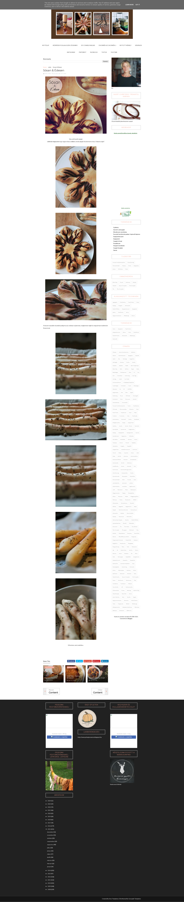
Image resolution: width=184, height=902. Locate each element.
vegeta (134, 597)
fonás (137, 302)
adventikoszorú (121, 355)
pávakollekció (122, 533)
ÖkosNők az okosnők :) (107, 45)
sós (131, 553)
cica (138, 372)
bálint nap (115, 282)
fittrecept (115, 409)
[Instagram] (44, 899)
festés (129, 405)
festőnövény (123, 302)
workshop (137, 607)
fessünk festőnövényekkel (119, 262)
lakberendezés (116, 486)
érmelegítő (135, 395)
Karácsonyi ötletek (117, 459)
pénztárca (129, 533)
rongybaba (130, 543)
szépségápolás (116, 566)
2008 (49, 889)
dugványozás (115, 392)
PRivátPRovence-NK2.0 (124, 536)
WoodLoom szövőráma (120, 232)
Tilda (135, 580)
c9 (134, 372)
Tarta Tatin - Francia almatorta (73, 677)
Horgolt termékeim (119, 245)
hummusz (135, 449)
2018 (49, 819)
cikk (114, 375)
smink (129, 265)
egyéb (131, 392)
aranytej (122, 362)
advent (114, 355)
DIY (124, 389)
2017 (49, 823)
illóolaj (119, 452)
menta (121, 499)
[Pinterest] (48, 899)
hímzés (121, 442)
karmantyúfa (115, 462)
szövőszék (122, 573)
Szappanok (116, 239)
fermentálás (125, 402)
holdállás (134, 442)
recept (80, 139)
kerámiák (129, 466)
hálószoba (131, 436)
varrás (127, 312)
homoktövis (115, 446)
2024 (49, 801)
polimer (114, 536)
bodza (137, 369)
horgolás (120, 305)
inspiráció (126, 452)
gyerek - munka (128, 426)
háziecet (130, 439)
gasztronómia (116, 419)
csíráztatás (123, 385)
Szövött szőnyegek (119, 230)
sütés (49, 67)
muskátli (132, 503)
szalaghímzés (136, 556)
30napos (114, 352)
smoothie (126, 553)
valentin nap (136, 590)
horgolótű (129, 446)
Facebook (94, 52)
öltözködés (131, 523)
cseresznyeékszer (117, 382)
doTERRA (130, 389)
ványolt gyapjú (116, 593)
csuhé (129, 385)
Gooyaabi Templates (135, 899)
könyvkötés (132, 476)
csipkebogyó (115, 385)
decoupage (136, 385)
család (120, 379)
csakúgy (114, 379)
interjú (132, 452)
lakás (135, 479)
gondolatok (136, 419)
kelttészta (129, 462)
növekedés (129, 516)
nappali (114, 509)
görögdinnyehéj (116, 422)
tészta (114, 580)
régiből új (115, 543)
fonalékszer (136, 332)
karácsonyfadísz (134, 456)
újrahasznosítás (129, 587)
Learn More (129, 4)
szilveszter (132, 566)
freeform (115, 415)
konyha (131, 473)
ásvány (127, 362)
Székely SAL (115, 563)
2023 (49, 804)
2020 (49, 813)
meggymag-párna (134, 496)
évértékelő (115, 399)
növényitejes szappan (117, 519)
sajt (113, 550)
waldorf (127, 603)
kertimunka (115, 469)
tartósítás (129, 573)
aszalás (133, 362)
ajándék (137, 355)
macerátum (120, 489)
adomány (133, 352)
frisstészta (121, 415)
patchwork (131, 530)
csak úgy (134, 375)
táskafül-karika (116, 335)
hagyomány (124, 436)
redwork (136, 540)
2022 (49, 807)
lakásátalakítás (116, 483)
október (49, 838)
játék (137, 452)
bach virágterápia (135, 365)
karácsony (128, 282)
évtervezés (127, 399)
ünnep (122, 590)
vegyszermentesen (117, 315)
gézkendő (115, 339)
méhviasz (115, 499)
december (50, 832)
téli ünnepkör (132, 285)
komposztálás (125, 473)
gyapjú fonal (131, 422)
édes (126, 392)
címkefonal (119, 375)
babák (126, 365)
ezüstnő (134, 399)
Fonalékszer (116, 243)
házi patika (115, 439)
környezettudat (116, 265)
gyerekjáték (115, 429)
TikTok (104, 52)
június (49, 851)
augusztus (50, 844)
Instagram (71, 52)
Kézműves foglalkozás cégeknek (65, 45)
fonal (137, 409)
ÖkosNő (125, 523)
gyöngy (114, 305)
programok (133, 536)
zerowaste (121, 610)
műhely (114, 506)
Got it (138, 4)
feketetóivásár (116, 402)
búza (130, 372)
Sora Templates (113, 899)
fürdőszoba (134, 415)
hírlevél (127, 442)
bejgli (132, 369)
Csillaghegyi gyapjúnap (128, 382)
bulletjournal (123, 372)
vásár (123, 597)
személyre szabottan (125, 563)
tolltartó (130, 583)
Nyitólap (45, 45)
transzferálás (115, 587)
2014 (49, 870)
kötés (123, 479)
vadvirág (129, 590)
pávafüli (114, 533)
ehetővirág (115, 395)
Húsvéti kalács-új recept (97, 678)
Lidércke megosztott (53, 141)
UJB (122, 587)
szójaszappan (121, 570)
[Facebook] (51, 899)
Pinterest (82, 52)
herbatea (115, 442)
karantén (126, 459)
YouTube (114, 52)
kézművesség (131, 262)
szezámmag (124, 566)
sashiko (130, 550)
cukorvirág (127, 375)
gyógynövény (131, 429)
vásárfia (128, 597)
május (49, 854)
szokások (129, 570)
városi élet (124, 593)
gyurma (137, 432)
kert (135, 466)
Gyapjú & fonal (117, 241)
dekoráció (115, 389)
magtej (124, 493)
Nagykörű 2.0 (128, 506)
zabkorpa (115, 610)
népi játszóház (130, 513)
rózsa (123, 546)
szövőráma (115, 573)
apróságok (115, 362)
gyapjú (123, 422)
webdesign (126, 315)
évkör (126, 269)
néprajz (124, 265)
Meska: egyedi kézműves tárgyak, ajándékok (125, 133)
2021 (49, 810)
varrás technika (116, 597)
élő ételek (120, 269)
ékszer (133, 315)
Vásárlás (138, 45)
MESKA (134, 499)
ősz (113, 289)
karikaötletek (133, 459)
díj (120, 389)
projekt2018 (128, 540)
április (49, 857)
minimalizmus (124, 503)
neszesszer (121, 516)
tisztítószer (123, 583)
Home (44, 67)
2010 (49, 883)
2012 (49, 877)
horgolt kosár (116, 449)
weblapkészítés (116, 607)
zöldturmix (129, 610)
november (50, 835)
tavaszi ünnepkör (123, 285)
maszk (114, 496)
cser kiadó (126, 379)
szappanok (134, 309)
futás (128, 415)
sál (117, 550)
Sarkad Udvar (124, 550)
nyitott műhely (116, 309)
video (114, 603)
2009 (49, 886)
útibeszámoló (116, 590)
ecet (122, 392)
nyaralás (127, 519)
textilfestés (120, 312)
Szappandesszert (118, 236)
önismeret (115, 526)
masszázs (120, 496)
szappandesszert (126, 309)
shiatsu (136, 550)
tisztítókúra (115, 583)
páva (137, 530)
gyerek (120, 426)
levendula (124, 486)
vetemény (126, 600)
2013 (49, 873)
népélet (114, 285)
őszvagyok (124, 530)
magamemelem (116, 493)
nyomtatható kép (116, 523)
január (49, 866)
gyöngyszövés (130, 432)
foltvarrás (131, 409)
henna (135, 439)
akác (119, 358)
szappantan (136, 265)
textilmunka (128, 580)
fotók (135, 412)
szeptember (50, 841)
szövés (114, 312)
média (126, 496)
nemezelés (127, 305)
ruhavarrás (134, 546)
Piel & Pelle (136, 533)
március (49, 860)
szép (133, 563)
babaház (121, 365)
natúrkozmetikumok (123, 509)
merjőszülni (128, 499)
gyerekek (137, 426)
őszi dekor (126, 526)
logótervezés (132, 486)
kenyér (122, 466)
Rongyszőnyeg (116, 546)
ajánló (114, 358)
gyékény (115, 426)
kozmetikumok (116, 476)
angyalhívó (131, 358)
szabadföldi (128, 556)
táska (135, 573)
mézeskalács (115, 503)
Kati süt (122, 462)
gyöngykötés (121, 432)
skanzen (114, 553)
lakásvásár (124, 483)
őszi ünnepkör (120, 289)
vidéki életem (134, 600)
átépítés (115, 365)
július (48, 848)
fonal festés (131, 302)
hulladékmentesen (125, 449)
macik (126, 489)
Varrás (115, 250)
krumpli (129, 479)
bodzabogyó (115, 372)
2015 (49, 829)
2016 (49, 826)
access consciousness (124, 352)
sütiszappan (120, 556)
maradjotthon (131, 493)
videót (73, 141)
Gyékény (116, 227)
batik (121, 369)
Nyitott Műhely (125, 45)
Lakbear (131, 483)
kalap (114, 456)
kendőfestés (115, 466)
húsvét (121, 282)
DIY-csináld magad (88, 45)
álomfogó (125, 358)
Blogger (130, 618)
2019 (49, 816)
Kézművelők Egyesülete (126, 469)
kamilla (119, 456)
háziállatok (122, 439)
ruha (128, 546)
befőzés (127, 369)
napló (135, 506)
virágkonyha (120, 603)
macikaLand (133, 489)
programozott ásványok (118, 540)
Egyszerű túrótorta (51, 678)
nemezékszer (134, 509)
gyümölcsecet (116, 436)
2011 (49, 880)
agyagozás (115, 302)
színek (114, 269)
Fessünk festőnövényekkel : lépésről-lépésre (126, 234)
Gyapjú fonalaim (118, 248)
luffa (114, 489)
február (49, 863)
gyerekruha (123, 429)
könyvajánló (124, 476)
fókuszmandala (123, 409)
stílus (136, 553)
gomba (129, 419)
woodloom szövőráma (127, 607)
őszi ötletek (134, 526)
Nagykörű (121, 506)
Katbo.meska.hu (125, 208)
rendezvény (123, 543)
